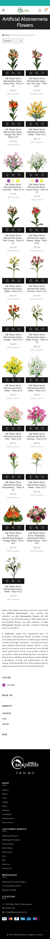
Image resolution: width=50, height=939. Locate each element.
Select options (7, 175)
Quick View (13, 73)
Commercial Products (11, 886)
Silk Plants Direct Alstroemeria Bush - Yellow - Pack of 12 (36, 132)
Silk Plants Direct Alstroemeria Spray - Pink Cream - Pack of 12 (13, 239)
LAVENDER (6, 713)
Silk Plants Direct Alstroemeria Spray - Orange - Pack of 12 (13, 337)
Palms (4, 806)
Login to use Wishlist (19, 73)
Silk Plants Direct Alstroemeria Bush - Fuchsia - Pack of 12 (37, 436)
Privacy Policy (8, 844)
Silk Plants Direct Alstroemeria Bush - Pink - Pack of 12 (13, 436)
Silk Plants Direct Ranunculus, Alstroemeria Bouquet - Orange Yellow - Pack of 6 (13, 538)
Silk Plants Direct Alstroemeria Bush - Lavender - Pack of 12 (13, 187)
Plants (4, 794)
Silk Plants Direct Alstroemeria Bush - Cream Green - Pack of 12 (37, 188)
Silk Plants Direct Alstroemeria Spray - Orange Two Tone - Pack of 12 (13, 133)
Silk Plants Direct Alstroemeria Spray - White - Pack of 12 (13, 589)
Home (6, 35)
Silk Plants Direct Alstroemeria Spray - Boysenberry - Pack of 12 (13, 486)
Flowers (5, 790)
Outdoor (5, 810)
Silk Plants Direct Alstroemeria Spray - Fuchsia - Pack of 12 (37, 288)
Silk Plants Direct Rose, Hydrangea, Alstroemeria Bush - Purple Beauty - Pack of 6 (37, 538)
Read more (7, 73)
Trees (4, 798)
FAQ (4, 860)
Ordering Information (11, 840)
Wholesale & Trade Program (14, 882)
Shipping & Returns (10, 836)
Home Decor (7, 822)
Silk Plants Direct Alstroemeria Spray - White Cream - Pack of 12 (37, 338)
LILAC (4, 718)
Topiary (5, 802)
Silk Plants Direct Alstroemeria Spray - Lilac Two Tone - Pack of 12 (36, 82)
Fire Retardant (8, 818)
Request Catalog (9, 890)
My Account (7, 852)
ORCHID (5, 724)
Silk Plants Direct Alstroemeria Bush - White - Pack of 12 (36, 388)
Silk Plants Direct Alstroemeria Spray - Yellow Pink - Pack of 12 (13, 82)
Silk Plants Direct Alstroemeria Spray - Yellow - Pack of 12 (13, 288)
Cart (4, 856)
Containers (7, 814)
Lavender (11, 685)
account (40, 10)
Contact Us (7, 868)
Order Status (7, 848)
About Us (6, 864)
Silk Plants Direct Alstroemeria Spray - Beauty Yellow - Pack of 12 (37, 239)
